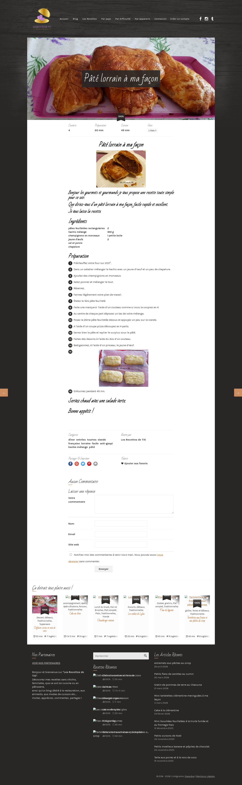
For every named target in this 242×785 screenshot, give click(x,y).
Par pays (106, 18)
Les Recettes (89, 18)
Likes (152, 130)
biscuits (132, 607)
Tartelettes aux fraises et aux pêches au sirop (197, 619)
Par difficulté (122, 18)
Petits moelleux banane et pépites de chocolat (181, 746)
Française (74, 443)
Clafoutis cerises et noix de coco (44, 629)
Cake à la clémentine (166, 710)
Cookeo (160, 603)
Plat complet (110, 610)
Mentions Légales (205, 776)
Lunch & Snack (101, 607)
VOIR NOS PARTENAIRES (46, 663)
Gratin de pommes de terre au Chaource (178, 684)
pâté (92, 447)
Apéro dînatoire (70, 606)
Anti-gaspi (106, 443)
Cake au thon (75, 613)
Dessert (40, 617)
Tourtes (91, 439)
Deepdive (189, 776)
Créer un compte (179, 18)
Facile (95, 443)
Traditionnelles (44, 620)
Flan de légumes (167, 610)
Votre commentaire (76, 499)
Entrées (81, 439)
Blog (75, 18)
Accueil (64, 18)
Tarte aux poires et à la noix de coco (175, 757)
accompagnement (71, 603)
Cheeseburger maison (105, 620)
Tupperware (44, 624)
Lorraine (86, 443)
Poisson (83, 606)
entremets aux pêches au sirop (172, 663)
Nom (71, 523)
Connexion (160, 18)
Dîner (71, 439)
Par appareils (142, 18)
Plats (97, 613)
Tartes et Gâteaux (200, 610)
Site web (73, 544)
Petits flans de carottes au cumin (174, 673)
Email (71, 534)
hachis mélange (78, 447)
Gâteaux (49, 617)
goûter (188, 610)
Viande (102, 439)
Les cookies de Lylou (136, 613)
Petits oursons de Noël (167, 735)
